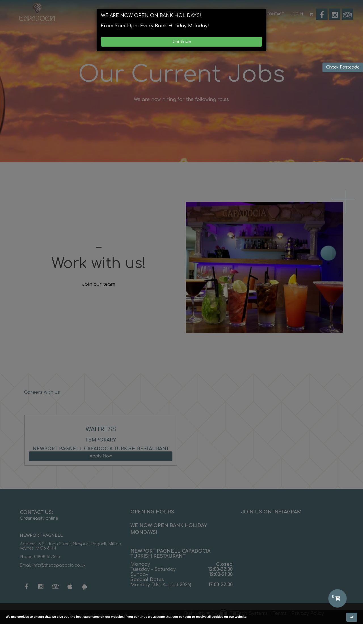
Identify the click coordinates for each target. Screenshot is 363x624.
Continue (181, 42)
